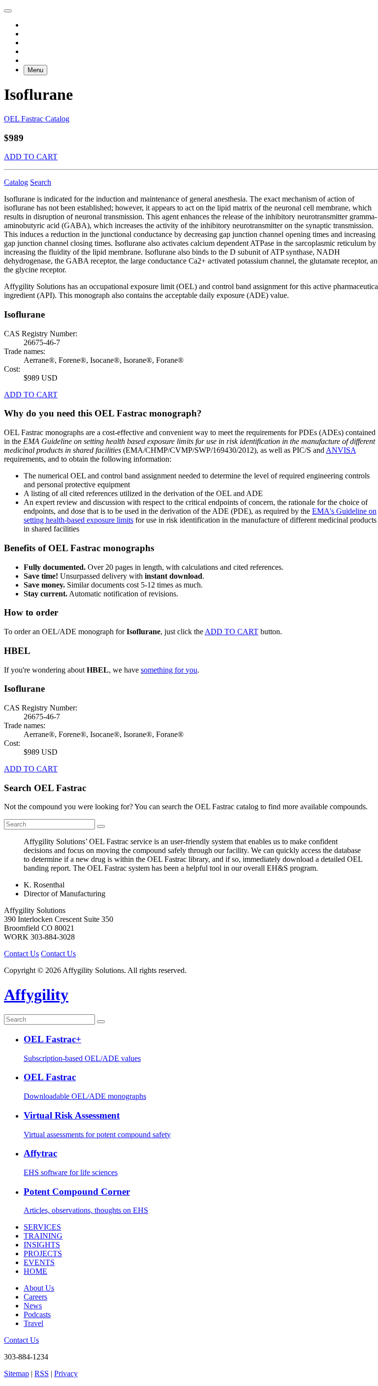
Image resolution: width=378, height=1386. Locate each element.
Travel (33, 1323)
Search (40, 182)
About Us (39, 1288)
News (33, 1305)
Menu (35, 70)
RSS (41, 1373)
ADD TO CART (31, 156)
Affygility (36, 994)
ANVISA (341, 450)
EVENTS (39, 1262)
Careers (35, 1297)
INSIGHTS (42, 1244)
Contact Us (21, 953)
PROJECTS (43, 1253)
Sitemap (16, 1373)
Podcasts (37, 1314)
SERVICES (42, 1227)
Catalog (16, 182)
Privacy (66, 1373)
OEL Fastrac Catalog (36, 119)
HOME (35, 1271)
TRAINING (43, 1236)
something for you (169, 670)
